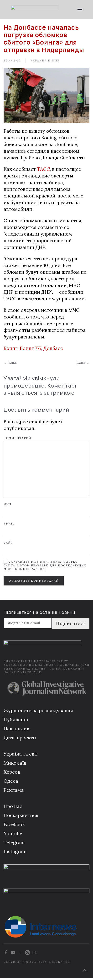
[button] (79, 9)
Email (9, 523)
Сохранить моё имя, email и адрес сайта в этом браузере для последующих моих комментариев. (45, 565)
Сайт (8, 542)
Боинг (11, 348)
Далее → (82, 362)
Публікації (16, 719)
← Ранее (10, 362)
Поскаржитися (21, 815)
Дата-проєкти (20, 738)
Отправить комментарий (34, 580)
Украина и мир (45, 60)
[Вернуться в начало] (35, 9)
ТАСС (43, 169)
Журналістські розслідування (38, 710)
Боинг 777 (30, 348)
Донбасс (53, 348)
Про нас (13, 806)
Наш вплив (16, 728)
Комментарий (17, 438)
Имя (7, 504)
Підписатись (71, 623)
